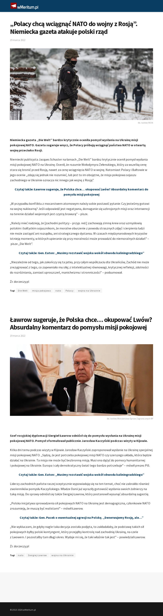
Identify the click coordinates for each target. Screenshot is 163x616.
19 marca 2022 (17, 40)
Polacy (70, 290)
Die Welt (23, 290)
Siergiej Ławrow (37, 555)
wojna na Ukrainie (89, 290)
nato (58, 290)
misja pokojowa (41, 290)
